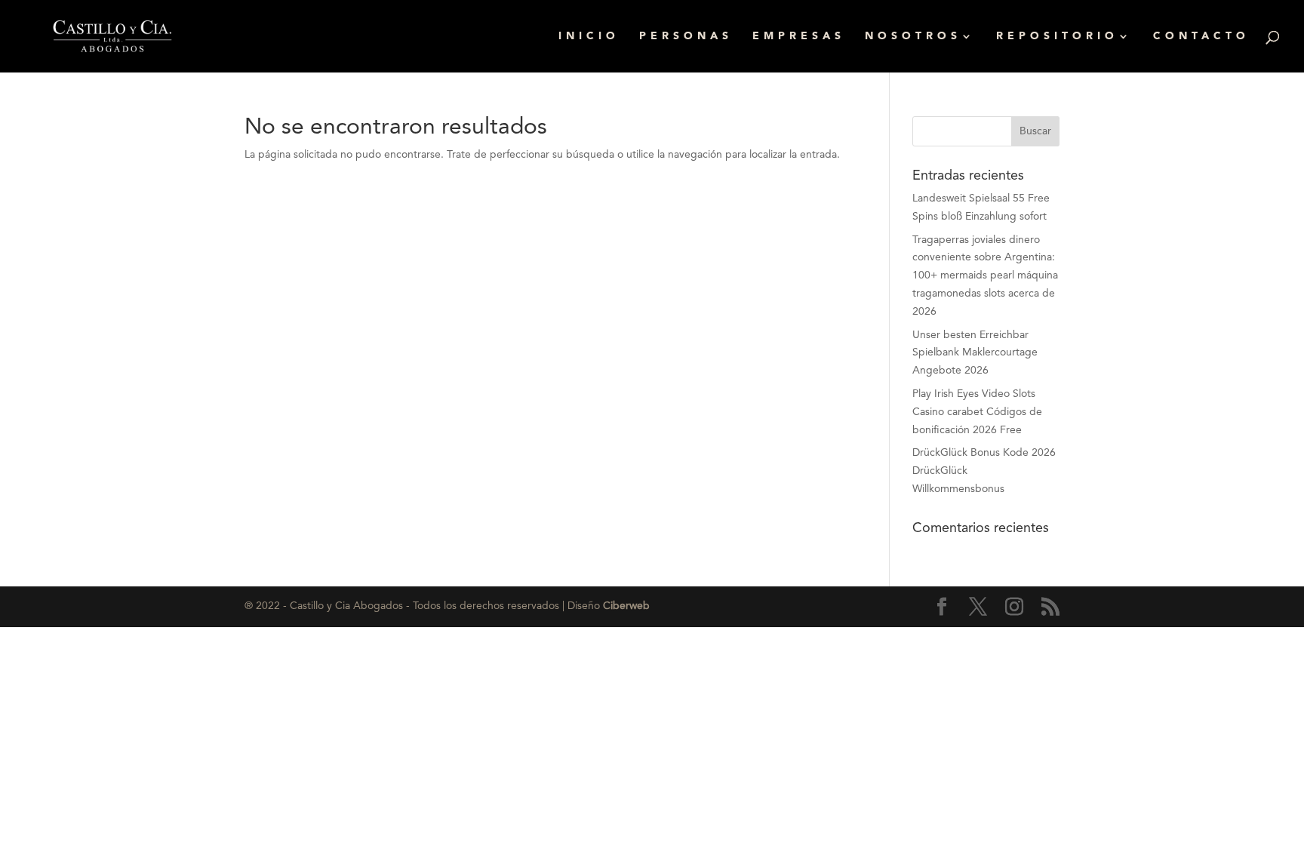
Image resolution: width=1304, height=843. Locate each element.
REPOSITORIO (1057, 36)
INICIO (589, 36)
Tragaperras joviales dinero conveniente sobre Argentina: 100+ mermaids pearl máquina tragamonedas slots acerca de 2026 (985, 276)
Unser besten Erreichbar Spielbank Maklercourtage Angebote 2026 (975, 353)
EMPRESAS (798, 36)
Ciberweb (626, 606)
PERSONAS (686, 36)
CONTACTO (1201, 36)
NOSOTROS (913, 36)
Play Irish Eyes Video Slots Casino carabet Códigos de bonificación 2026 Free (977, 412)
